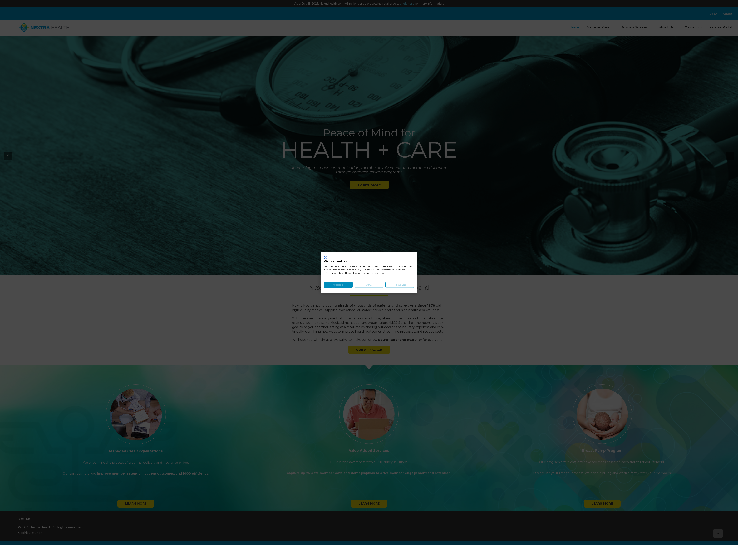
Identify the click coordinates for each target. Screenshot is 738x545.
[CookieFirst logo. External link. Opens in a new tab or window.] (325, 257)
